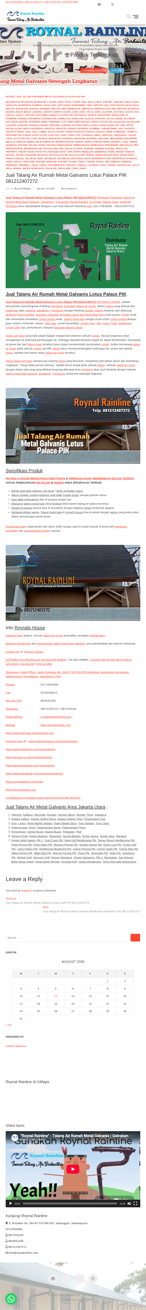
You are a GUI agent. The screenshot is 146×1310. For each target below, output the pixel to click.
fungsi (94, 122)
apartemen (78, 105)
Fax (8, 692)
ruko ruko (50, 323)
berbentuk (74, 108)
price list (122, 148)
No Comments (68, 188)
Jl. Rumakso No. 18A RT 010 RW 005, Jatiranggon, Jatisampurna (47, 1223)
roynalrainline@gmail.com (55, 716)
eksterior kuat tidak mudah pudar (59, 495)
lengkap (107, 135)
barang (34, 108)
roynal (10, 155)
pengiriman (111, 145)
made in (42, 138)
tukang (70, 165)
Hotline (117, 69)
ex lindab (117, 118)
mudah (70, 142)
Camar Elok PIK (128, 848)
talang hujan (34, 344)
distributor (48, 118)
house (9, 128)
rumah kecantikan (106, 155)
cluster (107, 112)
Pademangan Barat (48, 827)
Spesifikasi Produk (24, 470)
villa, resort (103, 323)
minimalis (48, 142)
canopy (57, 112)
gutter (76, 125)
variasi (121, 165)
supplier (51, 162)
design (92, 115)
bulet (27, 112)
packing (23, 145)
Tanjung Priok (19, 836)
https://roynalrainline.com (55, 725)
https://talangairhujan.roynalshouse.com (30, 733)
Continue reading (94, 69)
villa (136, 165)
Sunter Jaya (107, 836)
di (127, 115)
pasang (51, 145)
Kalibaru (28, 814)
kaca (51, 132)
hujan (18, 128)
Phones (10, 684)
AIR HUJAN (43, 482)
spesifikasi (118, 158)
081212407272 (34, 2)
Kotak (43, 135)
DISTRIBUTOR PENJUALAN (23, 659)
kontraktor (13, 135)
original (115, 142)
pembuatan (97, 145)
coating (118, 112)
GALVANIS (12, 663)
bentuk (55, 108)
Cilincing (16, 814)
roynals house (58, 155)
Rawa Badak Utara (65, 823)
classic (96, 112)
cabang (37, 112)
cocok (129, 112)
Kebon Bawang (38, 836)
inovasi (72, 128)
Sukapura (100, 814)
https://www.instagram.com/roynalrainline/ (31, 749)
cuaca (20, 115)
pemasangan (64, 145)
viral (9, 168)
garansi (23, 125)
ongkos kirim (101, 142)
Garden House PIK (90, 844)
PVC (45, 152)
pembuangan (81, 145)
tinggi (43, 165)
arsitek (98, 105)
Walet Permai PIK (21, 853)
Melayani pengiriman (18, 643)
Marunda (39, 814)
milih (39, 142)
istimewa (94, 128)
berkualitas (102, 108)
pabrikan (11, 145)
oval (125, 142)
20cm (90, 102)
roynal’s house (74, 512)
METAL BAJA (124, 659)
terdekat (11, 165)
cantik (67, 112)
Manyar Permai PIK (64, 853)
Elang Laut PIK (112, 844)
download (64, 118)
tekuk (99, 162)
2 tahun (75, 102)
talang (72, 162)
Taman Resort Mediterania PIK (116, 840)
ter (107, 162)
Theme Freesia (90, 1294)
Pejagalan (69, 831)
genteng (54, 125)
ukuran (93, 165)
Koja (14, 823)
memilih (21, 142)
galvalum (119, 122)
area (89, 105)
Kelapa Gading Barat (43, 818)
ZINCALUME (44, 663)
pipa (55, 148)
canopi (47, 112)
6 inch (127, 102)
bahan (121, 105)
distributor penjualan (63, 306)
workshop (37, 168)
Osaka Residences (90, 861)
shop (87, 158)
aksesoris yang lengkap (20, 314)
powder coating (105, 148)
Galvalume (47, 201)
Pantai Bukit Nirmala (47, 861)
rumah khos (88, 323)
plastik (78, 148)
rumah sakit (127, 155)
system (62, 162)
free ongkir (81, 122)
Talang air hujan (15, 335)
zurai (74, 168)
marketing (55, 138)
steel (9, 162)
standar (131, 158)
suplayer (29, 162)
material (92, 138)
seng (40, 158)
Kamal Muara (35, 831)
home (110, 125)
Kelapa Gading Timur (70, 818)
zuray (83, 168)
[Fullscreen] (135, 1203)
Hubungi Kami (14, 635)
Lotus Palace (21, 138)
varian (112, 165)
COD (136, 112)
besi (113, 108)
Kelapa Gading (20, 818)
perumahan (31, 148)
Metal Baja (21, 201)
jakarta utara (15, 132)
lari (77, 135)
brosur (122, 108)
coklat (10, 115)
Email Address (14, 716)
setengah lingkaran (70, 158)
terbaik (115, 162)
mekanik (104, 138)
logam (132, 135)
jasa (28, 132)
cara (75, 112)
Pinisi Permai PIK (21, 844)
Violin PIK (115, 853)
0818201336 (70, 2)
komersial (119, 132)
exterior (34, 122)
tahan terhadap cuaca (69, 490)
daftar (63, 115)
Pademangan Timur (74, 827)
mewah (31, 142)
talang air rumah (86, 306)
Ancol (32, 827)
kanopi (59, 132)
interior (83, 128)
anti (53, 105)
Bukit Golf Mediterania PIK (80, 840)
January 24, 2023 (45, 188)
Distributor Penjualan (109, 197)
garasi (33, 125)
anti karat (64, 105)
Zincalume (62, 201)
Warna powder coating (24, 495)
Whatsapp (12, 708)
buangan (133, 108)
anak (47, 105)
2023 (84, 102)
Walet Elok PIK (42, 853)
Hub (89, 206)
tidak (34, 165)
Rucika (73, 155)
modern (60, 142)
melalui (10, 142)
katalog (99, 132)
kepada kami (97, 635)
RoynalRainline (56, 1294)
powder (88, 148)
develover (118, 115)
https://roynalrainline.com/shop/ (24, 781)
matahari (79, 138)
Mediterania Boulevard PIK (55, 848)
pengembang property (37, 530)
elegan (89, 118)
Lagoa (22, 823)
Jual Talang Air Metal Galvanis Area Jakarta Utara (55, 806)
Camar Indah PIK (107, 848)
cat (88, 112)
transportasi (56, 165)
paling (33, 145)
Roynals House (30, 627)
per (136, 145)
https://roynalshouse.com (21, 789)
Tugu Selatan (86, 823)
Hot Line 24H (13, 700)
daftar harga (77, 115)
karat (89, 132)
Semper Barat (66, 814)
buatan (10, 112)
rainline (53, 152)
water (26, 168)
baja (129, 105)
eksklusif (78, 118)
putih (38, 152)
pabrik (134, 142)
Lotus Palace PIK (27, 848)
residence (100, 152)
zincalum (50, 168)
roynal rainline (26, 155)
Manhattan (110, 857)
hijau (94, 125)
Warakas (121, 836)
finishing (54, 122)
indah (26, 128)
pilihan (48, 148)
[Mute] (129, 1203)
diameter (11, 118)
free (70, 122)
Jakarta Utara (110, 201)
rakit (63, 152)
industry (61, 128)
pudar (22, 152)
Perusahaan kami (16, 526)
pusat (30, 152)
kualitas (53, 135)
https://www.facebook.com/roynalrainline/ (53, 741)
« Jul (8, 1024)
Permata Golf (69, 861)
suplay (18, 162)
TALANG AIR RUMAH (54, 659)
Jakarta (129, 128)
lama (63, 135)
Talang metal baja (74, 319)
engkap (56, 503)
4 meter (117, 102)
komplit (132, 132)
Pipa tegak (65, 148)
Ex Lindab (96, 201)
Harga (9, 360)
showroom (98, 158)
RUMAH (59, 482)
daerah (53, 115)
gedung (43, 125)
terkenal (24, 165)
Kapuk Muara (53, 831)
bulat (19, 112)
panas (41, 145)
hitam (102, 125)
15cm (60, 102)
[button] (11, 1299)
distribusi (34, 118)
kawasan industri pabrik (68, 327)
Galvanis (34, 201)
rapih (77, 152)
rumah (90, 155)
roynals (42, 155)
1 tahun (51, 102)
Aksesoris (17, 503)
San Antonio (126, 857)
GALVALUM (27, 663)
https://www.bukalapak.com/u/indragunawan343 (34, 773)
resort (120, 152)
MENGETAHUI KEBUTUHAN (47, 478)
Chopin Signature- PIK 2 (88, 857)
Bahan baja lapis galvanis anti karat (32, 490)
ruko (82, 155)
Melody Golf (24, 857)
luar (34, 138)
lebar (96, 135)
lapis (71, 135)
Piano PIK (84, 853)
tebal (81, 162)
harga (86, 125)
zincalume (64, 168)
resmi (111, 152)
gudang (66, 125)
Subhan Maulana (16, 1046)
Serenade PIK (99, 853)
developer (103, 115)
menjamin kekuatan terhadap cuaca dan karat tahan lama (70, 314)
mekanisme (116, 138)
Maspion (68, 138)
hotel (130, 125)
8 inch (135, 102)
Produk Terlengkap (94, 55)
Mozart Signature (61, 857)
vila (129, 165)
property (11, 152)
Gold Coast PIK (54, 840)
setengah (50, 158)
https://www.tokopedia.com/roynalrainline (30, 765)
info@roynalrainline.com (23, 1252)
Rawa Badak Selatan (39, 823)
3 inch (98, 102)
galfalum (106, 122)
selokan (30, 158)
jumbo (43, 132)
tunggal (81, 165)
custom (29, 115)
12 (55, 996)
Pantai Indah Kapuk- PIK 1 (27, 840)
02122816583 (14, 2)
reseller (87, 152)
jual (35, 132)
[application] (73, 1169)
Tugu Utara (102, 823)
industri (49, 128)
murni (88, 142)
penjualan (126, 145)
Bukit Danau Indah (22, 861)
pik (40, 148)
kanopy (69, 132)
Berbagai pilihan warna (25, 512)
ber (64, 108)
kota (35, 135)
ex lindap (129, 118)
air (15, 105)
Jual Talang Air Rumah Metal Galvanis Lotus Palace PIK (50, 96)
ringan (130, 152)
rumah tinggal (15, 158)
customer (41, 115)
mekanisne (130, 138)
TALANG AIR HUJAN (102, 659)
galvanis (11, 125)
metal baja (12, 310)
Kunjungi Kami (14, 741)
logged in (27, 890)
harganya (87, 369)
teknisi (90, 162)
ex (108, 118)
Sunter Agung (90, 836)
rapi (70, 152)
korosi (26, 135)
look (9, 138)
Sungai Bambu (72, 836)
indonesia (37, 128)
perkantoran (14, 148)
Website (10, 725)
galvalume (133, 122)
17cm (67, 102)
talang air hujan (55, 352)
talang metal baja (16, 373)
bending (45, 108)
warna (17, 168)
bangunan (22, 108)
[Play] (11, 1203)
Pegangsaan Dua (94, 818)
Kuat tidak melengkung (25, 499)
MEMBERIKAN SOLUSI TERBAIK (113, 478)
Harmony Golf (41, 857)
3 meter (107, 102)
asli (106, 105)
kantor (79, 132)
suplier (40, 162)
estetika (100, 118)
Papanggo (55, 836)
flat (63, 122)
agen (9, 105)
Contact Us (12, 651)
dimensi (22, 118)
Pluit (78, 831)
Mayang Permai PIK (66, 844)
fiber (44, 122)
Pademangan (19, 827)
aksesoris (24, 105)
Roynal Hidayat (21, 188)
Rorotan (51, 814)
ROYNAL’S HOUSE (108, 301)
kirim (109, 132)
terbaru (126, 162)
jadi (120, 128)
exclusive (12, 122)
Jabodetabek (109, 128)
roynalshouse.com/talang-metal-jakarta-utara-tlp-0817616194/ (43, 797)
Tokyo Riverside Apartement (119, 861)
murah (79, 142)
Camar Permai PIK (84, 848)
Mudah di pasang (21, 507)
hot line (120, 125)
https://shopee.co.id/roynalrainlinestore (29, 757)
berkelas (88, 108)
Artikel (10, 96)
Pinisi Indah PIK (42, 844)
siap (108, 158)
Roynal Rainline (78, 201)
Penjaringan (18, 831)
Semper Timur (84, 814)
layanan (87, 135)
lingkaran (119, 135)
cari (82, 112)
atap (113, 105)
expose (23, 122)
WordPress (77, 1299)
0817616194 (52, 2)
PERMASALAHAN (80, 478)
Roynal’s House (34, 651)
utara (103, 165)
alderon (37, 105)
